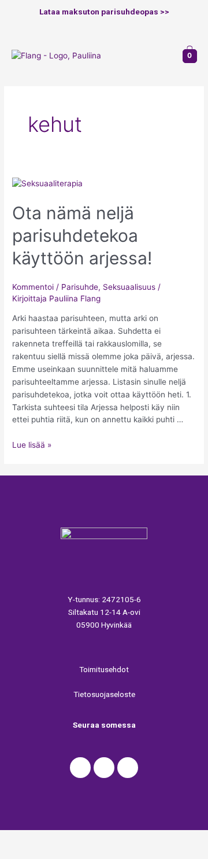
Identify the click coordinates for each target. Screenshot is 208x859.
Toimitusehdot (104, 669)
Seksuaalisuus (129, 287)
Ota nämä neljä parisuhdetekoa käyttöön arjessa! (82, 235)
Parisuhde (79, 287)
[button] (162, 56)
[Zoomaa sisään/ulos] (169, 839)
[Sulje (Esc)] (23, 839)
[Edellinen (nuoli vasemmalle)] (23, 853)
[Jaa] (72, 839)
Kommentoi (33, 287)
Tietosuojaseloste (104, 694)
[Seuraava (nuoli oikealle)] (72, 853)
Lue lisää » (31, 444)
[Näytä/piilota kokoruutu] (120, 839)
